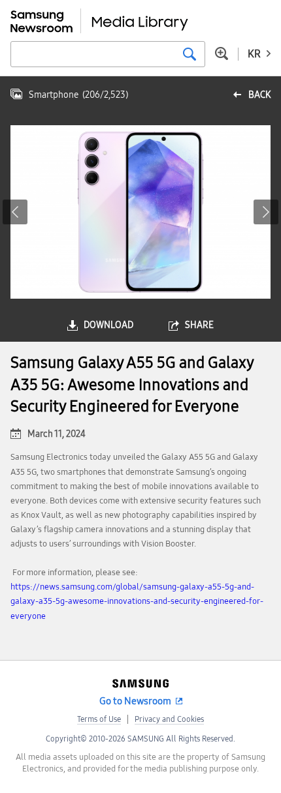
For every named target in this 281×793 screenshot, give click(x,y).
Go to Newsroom (135, 701)
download (108, 325)
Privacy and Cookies (169, 719)
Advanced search (221, 53)
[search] (189, 54)
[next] (266, 212)
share (199, 325)
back (259, 94)
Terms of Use (99, 719)
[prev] (15, 212)
